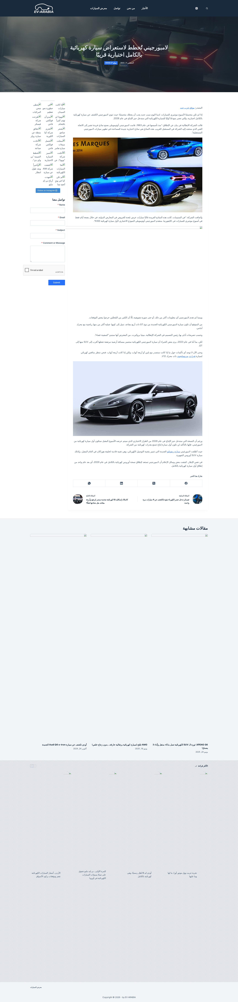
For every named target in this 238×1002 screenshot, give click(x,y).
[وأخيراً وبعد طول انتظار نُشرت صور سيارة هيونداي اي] (35, 168)
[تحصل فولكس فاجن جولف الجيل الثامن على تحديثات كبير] (47, 144)
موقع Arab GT (111, 63)
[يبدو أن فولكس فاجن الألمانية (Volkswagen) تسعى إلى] (47, 120)
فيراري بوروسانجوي (186, 356)
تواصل (117, 8)
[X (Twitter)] (154, 483)
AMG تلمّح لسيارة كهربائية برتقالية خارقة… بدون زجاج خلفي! (119, 744)
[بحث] (207, 8)
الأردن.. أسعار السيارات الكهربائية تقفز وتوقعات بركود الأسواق (46, 875)
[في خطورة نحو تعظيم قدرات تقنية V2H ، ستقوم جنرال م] (47, 108)
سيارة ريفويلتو (173, 451)
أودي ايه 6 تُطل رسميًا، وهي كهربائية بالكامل (139, 875)
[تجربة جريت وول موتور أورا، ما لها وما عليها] (204, 875)
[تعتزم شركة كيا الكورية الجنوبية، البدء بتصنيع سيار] (47, 132)
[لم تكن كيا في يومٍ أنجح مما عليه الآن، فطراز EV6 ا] (59, 180)
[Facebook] (186, 483)
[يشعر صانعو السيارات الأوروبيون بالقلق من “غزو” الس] (59, 132)
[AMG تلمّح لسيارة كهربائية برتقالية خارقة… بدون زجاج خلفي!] (119, 637)
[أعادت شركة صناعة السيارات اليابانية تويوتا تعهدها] (35, 144)
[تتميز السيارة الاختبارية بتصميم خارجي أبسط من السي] (47, 156)
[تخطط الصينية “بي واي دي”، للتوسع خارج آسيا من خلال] (35, 156)
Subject (60, 230)
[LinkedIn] (121, 483)
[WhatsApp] (89, 483)
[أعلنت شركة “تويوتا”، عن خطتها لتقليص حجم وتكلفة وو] (59, 156)
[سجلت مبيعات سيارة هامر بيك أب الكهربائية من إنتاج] (59, 144)
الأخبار (145, 8)
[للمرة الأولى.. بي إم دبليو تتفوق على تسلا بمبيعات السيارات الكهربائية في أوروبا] (113, 875)
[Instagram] (196, 8)
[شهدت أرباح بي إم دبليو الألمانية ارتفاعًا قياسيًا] (47, 180)
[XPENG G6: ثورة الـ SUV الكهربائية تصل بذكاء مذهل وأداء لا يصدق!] (179, 637)
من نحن (131, 8)
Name (61, 204)
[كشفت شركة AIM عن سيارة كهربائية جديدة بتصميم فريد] (47, 168)
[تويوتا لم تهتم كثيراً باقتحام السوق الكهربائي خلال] (59, 120)
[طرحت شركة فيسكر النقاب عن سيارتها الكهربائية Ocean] (35, 120)
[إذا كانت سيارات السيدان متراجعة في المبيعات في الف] (59, 108)
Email (61, 217)
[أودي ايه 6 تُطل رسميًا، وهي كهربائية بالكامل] (158, 875)
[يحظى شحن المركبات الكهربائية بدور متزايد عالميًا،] (35, 108)
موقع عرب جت (187, 107)
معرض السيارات (98, 8)
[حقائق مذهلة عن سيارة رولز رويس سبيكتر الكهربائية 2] (35, 132)
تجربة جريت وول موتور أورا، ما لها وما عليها (182, 875)
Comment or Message (53, 243)
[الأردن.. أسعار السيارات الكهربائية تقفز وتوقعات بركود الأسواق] (67, 875)
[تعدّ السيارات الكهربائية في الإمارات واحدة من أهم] (59, 168)
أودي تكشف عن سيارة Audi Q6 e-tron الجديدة (64, 744)
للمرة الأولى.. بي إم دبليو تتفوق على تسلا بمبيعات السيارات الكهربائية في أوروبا (92, 874)
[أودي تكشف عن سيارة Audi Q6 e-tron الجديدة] (58, 637)
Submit (56, 282)
